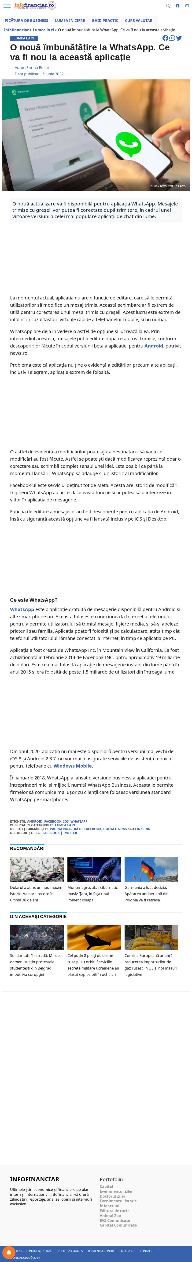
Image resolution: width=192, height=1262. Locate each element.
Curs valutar (138, 20)
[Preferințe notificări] (8, 1252)
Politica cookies (70, 1251)
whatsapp (79, 821)
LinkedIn (143, 829)
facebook (52, 821)
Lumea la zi (65, 825)
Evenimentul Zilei (116, 1191)
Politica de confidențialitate (30, 1251)
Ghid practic (105, 20)
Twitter (70, 833)
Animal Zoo (110, 1215)
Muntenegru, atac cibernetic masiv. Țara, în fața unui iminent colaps (92, 894)
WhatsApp (22, 609)
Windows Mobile (73, 766)
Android (153, 346)
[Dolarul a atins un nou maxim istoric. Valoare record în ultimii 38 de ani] (37, 872)
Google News (115, 829)
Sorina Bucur (37, 67)
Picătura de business (26, 20)
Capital (106, 1186)
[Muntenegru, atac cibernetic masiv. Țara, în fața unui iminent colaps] (94, 873)
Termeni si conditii (102, 1251)
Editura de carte (114, 1210)
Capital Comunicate (118, 1225)
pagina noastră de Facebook (75, 829)
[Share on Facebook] (165, 40)
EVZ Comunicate (115, 1220)
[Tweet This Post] (179, 40)
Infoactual (109, 1205)
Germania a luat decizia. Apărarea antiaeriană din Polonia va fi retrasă (147, 894)
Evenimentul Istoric (118, 1200)
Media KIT (128, 1251)
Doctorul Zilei (112, 1196)
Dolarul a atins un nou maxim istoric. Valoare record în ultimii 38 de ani (36, 894)
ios (66, 821)
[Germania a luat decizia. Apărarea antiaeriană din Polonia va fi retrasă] (151, 872)
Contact (146, 1251)
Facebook (51, 833)
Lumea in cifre (70, 20)
